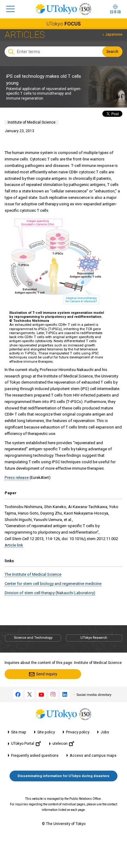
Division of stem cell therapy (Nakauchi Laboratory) (50, 592)
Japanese (113, 34)
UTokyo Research (93, 638)
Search (112, 51)
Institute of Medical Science (31, 122)
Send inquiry (46, 674)
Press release (17, 477)
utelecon (60, 743)
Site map (18, 732)
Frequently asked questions (35, 755)
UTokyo (64, 24)
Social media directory (93, 695)
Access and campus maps (93, 755)
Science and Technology (33, 638)
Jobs (104, 732)
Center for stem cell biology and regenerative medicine (53, 583)
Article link (14, 545)
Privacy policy (77, 732)
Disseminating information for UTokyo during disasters (63, 776)
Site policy (46, 732)
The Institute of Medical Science (33, 574)
